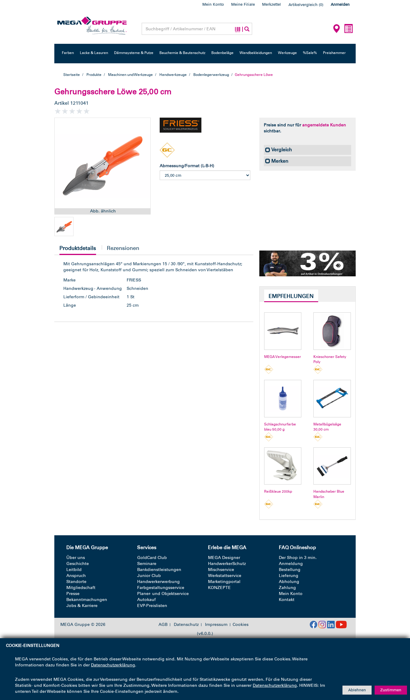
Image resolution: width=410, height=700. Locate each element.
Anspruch (76, 575)
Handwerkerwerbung (158, 581)
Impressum (216, 624)
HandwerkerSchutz (227, 563)
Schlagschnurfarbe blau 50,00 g (280, 426)
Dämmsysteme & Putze (133, 53)
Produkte (93, 75)
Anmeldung (291, 563)
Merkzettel (271, 4)
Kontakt (286, 599)
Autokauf (146, 599)
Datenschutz (186, 624)
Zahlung (287, 587)
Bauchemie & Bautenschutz (182, 53)
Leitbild (74, 569)
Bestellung (289, 569)
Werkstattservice (224, 575)
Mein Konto (213, 4)
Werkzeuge (287, 53)
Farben (68, 53)
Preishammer (334, 53)
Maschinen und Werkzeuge (130, 75)
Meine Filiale (243, 4)
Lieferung (288, 575)
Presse (73, 593)
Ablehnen (357, 690)
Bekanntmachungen (86, 599)
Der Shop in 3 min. (298, 557)
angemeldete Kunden (324, 125)
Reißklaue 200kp (278, 491)
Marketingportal (224, 581)
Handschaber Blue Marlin (328, 494)
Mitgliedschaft (80, 587)
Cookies (241, 624)
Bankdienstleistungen (159, 569)
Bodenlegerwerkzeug (211, 75)
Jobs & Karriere (82, 605)
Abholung (289, 581)
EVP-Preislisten (152, 605)
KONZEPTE (219, 587)
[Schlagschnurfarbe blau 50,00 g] (282, 398)
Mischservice (221, 569)
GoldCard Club (152, 557)
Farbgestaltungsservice (160, 587)
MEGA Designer (224, 557)
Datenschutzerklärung (113, 665)
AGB (162, 624)
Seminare (146, 563)
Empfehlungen (291, 296)
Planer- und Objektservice (163, 593)
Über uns (75, 557)
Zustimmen (390, 690)
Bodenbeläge (222, 53)
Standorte (76, 581)
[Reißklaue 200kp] (282, 466)
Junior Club (149, 575)
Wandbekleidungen (256, 53)
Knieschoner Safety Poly (329, 359)
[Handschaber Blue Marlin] (332, 466)
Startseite (71, 75)
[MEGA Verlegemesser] (282, 331)
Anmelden (340, 4)
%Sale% (310, 53)
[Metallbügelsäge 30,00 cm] (332, 398)
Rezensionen (123, 248)
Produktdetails (77, 250)
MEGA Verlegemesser (282, 357)
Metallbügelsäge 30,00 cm (327, 426)
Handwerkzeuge (173, 75)
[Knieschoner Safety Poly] (332, 331)
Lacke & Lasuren (94, 53)
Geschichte (77, 563)
